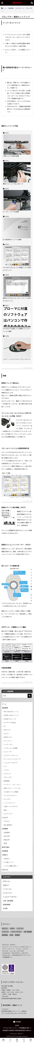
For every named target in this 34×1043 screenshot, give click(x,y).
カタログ (5, 817)
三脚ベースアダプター (11, 806)
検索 (24, 1041)
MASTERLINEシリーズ (11, 711)
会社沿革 (7, 836)
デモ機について (9, 862)
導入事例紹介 (8, 825)
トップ (30, 1041)
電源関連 (7, 781)
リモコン (7, 770)
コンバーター (8, 752)
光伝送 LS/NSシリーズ (11, 715)
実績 (5, 843)
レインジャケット (9, 803)
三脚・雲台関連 (8, 901)
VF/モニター (7, 881)
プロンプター (8, 777)
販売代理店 (5, 847)
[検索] (30, 696)
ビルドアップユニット (11, 755)
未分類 (5, 908)
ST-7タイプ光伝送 (10, 722)
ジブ (5, 766)
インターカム (8, 744)
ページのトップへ (28, 368)
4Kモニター (7, 730)
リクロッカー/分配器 (10, 748)
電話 (17, 1041)
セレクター (7, 799)
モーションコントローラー (12, 759)
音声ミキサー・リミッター (12, 788)
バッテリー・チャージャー (12, 784)
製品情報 (5, 708)
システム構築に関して (11, 866)
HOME (18, 1021)
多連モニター (8, 737)
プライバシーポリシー (17, 1034)
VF (4, 726)
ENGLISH (5, 870)
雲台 (5, 810)
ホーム (4, 704)
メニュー (10, 1041)
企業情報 (5, 829)
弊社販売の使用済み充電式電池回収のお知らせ (17, 1030)
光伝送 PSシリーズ (10, 719)
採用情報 (5, 851)
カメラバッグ (8, 814)
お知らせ (6, 885)
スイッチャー (8, 741)
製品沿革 (7, 840)
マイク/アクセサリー (10, 795)
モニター (7, 733)
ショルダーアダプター (11, 763)
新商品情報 (6, 904)
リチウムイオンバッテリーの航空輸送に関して (17, 1028)
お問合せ (5, 855)
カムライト (7, 773)
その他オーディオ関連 (11, 792)
